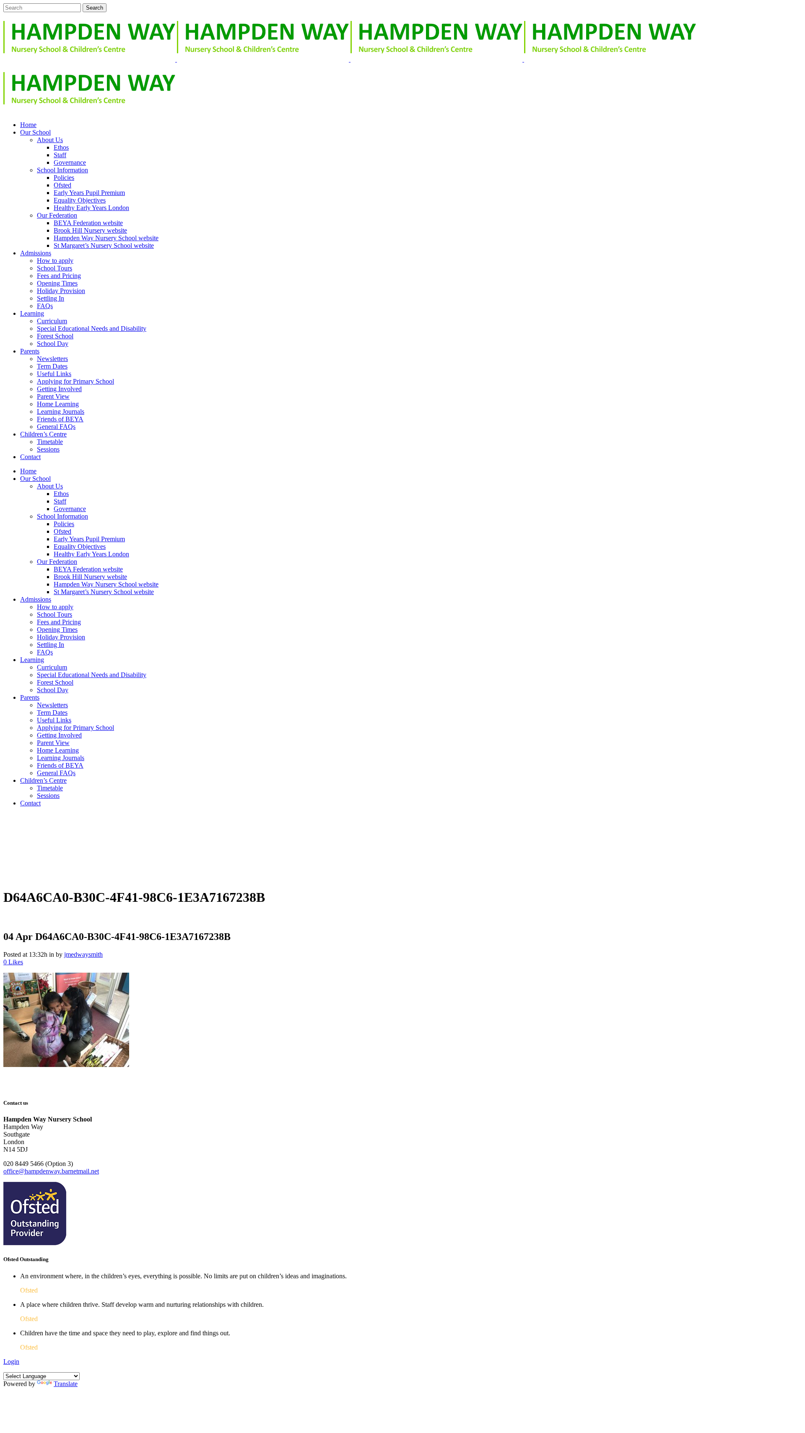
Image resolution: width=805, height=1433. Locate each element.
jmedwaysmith (83, 954)
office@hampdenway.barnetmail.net (51, 1171)
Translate (66, 1383)
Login (11, 1361)
